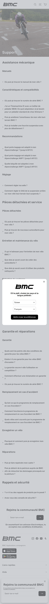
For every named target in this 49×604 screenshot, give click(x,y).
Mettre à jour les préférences (24, 317)
